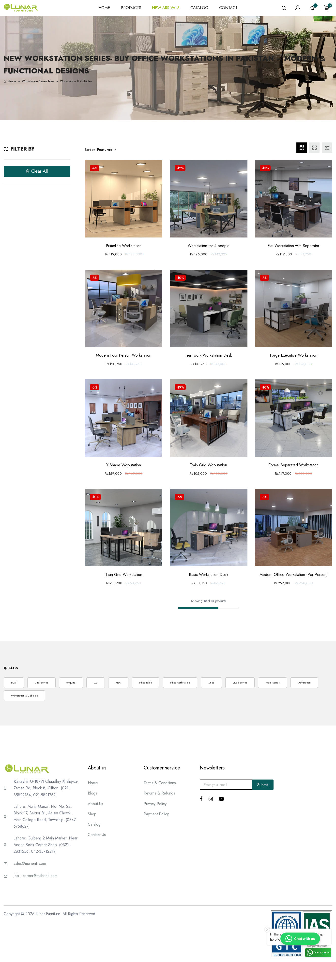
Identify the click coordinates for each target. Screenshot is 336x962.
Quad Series (240, 682)
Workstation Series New (38, 81)
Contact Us (97, 834)
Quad (211, 682)
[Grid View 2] (314, 147)
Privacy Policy (155, 804)
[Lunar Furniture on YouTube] (221, 798)
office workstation (180, 682)
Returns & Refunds (159, 793)
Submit (262, 785)
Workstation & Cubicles (24, 695)
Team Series (272, 682)
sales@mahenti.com (30, 863)
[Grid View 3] (301, 147)
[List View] (327, 147)
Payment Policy (156, 814)
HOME (104, 8)
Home (12, 81)
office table (145, 682)
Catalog (94, 824)
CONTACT (228, 8)
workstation (304, 682)
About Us (95, 804)
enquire (71, 682)
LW (95, 682)
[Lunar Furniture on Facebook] (201, 798)
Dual (13, 682)
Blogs (92, 793)
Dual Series (41, 682)
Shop (92, 814)
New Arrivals (166, 8)
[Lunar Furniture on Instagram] (211, 798)
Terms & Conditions (160, 783)
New (118, 682)
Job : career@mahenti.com (35, 875)
